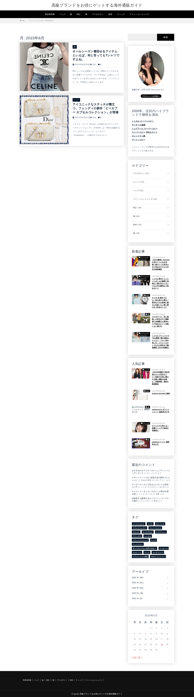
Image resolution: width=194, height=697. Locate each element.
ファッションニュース (139, 14)
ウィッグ (121, 14)
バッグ (62, 14)
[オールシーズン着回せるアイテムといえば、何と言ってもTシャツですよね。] (44, 67)
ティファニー (138, 544)
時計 (79, 14)
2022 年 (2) (137, 598)
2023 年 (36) (137, 593)
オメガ (153, 540)
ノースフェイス (139, 524)
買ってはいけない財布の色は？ (144, 548)
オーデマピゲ (148, 532)
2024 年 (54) (137, 588)
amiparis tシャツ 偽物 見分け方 (160, 443)
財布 (110, 14)
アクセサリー (98, 14)
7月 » (139, 657)
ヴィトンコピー (138, 140)
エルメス (136, 532)
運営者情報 (50, 14)
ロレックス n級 (138, 136)
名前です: (136, 90)
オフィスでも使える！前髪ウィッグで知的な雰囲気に (160, 428)
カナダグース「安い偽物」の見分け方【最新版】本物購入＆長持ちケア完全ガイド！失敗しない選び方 (160, 321)
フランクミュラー (139, 528)
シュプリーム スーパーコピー (145, 128)
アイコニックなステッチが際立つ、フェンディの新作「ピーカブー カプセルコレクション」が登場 (95, 108)
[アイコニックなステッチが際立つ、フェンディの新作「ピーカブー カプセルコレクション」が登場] (44, 120)
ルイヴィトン (161, 532)
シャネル (147, 536)
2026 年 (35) (137, 577)
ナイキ (150, 524)
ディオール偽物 (138, 125)
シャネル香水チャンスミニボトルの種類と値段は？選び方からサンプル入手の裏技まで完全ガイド (160, 283)
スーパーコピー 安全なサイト (145, 132)
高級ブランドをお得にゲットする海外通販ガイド (97, 5)
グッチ (146, 552)
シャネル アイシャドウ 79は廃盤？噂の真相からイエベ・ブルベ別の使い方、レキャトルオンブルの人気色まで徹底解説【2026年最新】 (160, 342)
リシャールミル (155, 528)
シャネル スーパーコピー (143, 121)
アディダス (137, 536)
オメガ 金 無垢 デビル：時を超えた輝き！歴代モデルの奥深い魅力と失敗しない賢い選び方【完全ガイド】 (160, 302)
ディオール (163, 548)
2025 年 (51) (137, 583)
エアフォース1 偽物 (140, 556)
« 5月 (134, 657)
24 (162, 644)
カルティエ (137, 552)
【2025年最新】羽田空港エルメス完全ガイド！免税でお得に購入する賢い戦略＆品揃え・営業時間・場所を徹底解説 (160, 378)
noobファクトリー (158, 556)
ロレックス (160, 524)
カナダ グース (158, 552)
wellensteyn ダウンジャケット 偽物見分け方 (160, 411)
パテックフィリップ (140, 540)
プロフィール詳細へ (151, 96)
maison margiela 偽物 (161, 393)
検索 (165, 37)
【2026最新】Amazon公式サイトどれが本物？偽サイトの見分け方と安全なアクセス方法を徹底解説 (161, 264)
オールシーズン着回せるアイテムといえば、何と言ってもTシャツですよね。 (96, 55)
